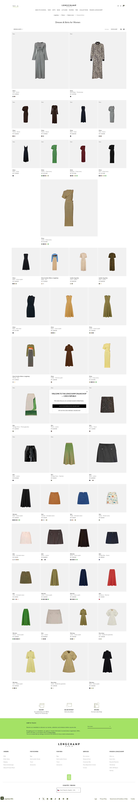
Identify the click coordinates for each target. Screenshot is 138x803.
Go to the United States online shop (69, 406)
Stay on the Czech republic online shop (69, 410)
